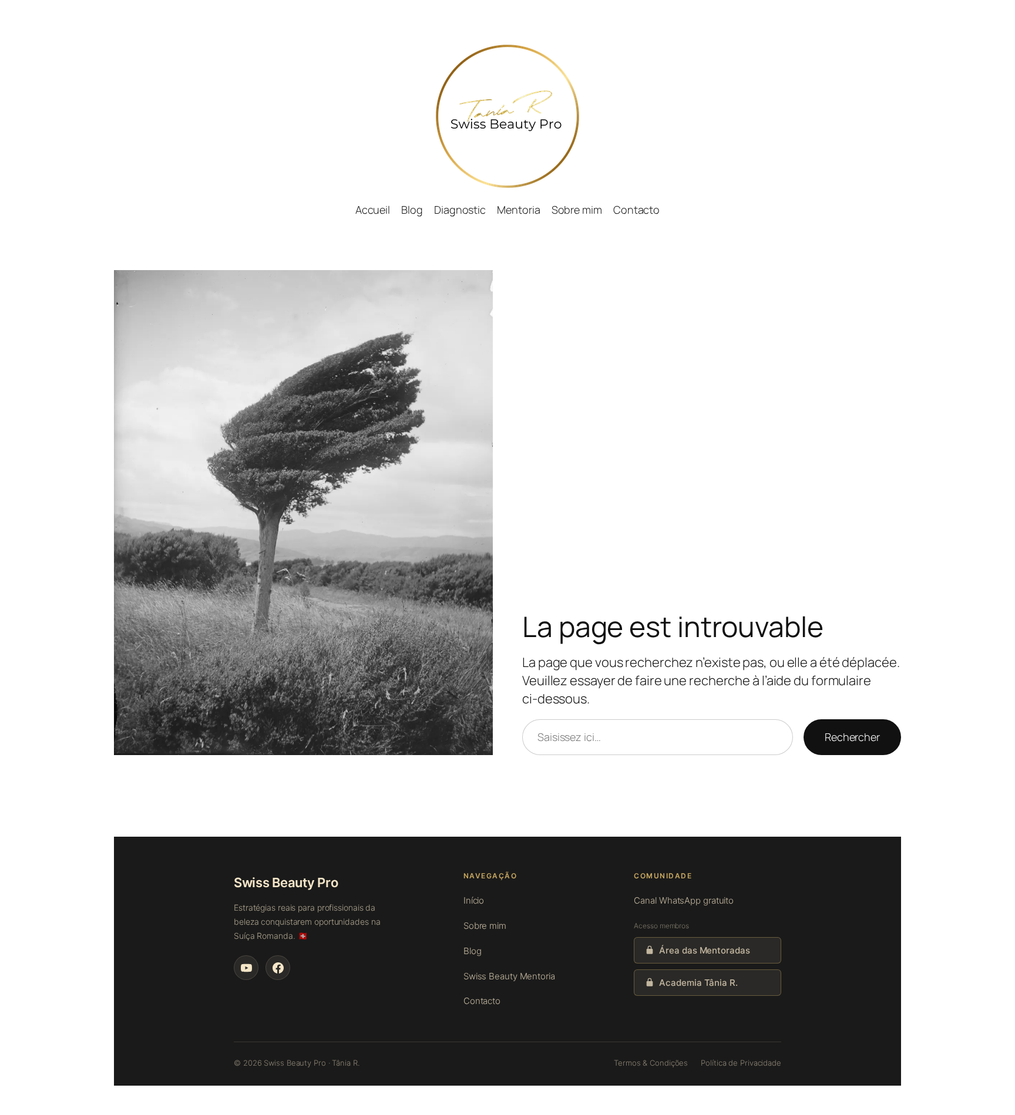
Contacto (481, 1000)
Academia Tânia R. (698, 982)
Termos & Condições (651, 1062)
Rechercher (852, 737)
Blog (472, 950)
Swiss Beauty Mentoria (509, 976)
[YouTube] (246, 967)
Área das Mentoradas (704, 950)
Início (473, 900)
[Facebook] (277, 967)
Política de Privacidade (741, 1062)
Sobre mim (484, 925)
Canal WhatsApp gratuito (684, 900)
